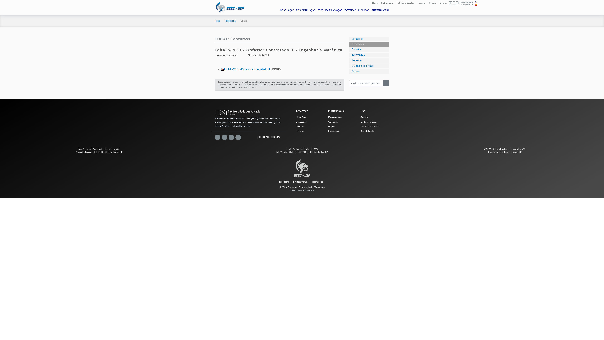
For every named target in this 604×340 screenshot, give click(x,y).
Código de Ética (368, 122)
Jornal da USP (368, 131)
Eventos (300, 131)
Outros (355, 71)
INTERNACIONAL (380, 10)
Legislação (333, 131)
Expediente (284, 182)
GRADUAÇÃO (287, 10)
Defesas (300, 126)
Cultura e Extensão (362, 66)
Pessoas (422, 3)
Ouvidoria (333, 122)
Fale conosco (335, 117)
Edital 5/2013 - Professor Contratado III (247, 69)
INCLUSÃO (363, 10)
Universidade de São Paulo (302, 190)
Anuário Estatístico (370, 126)
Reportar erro (317, 182)
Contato (432, 3)
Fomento (357, 60)
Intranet (443, 3)
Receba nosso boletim (268, 137)
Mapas (331, 126)
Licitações (357, 38)
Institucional (387, 3)
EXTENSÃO (350, 10)
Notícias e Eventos (405, 3)
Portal (217, 21)
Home (375, 3)
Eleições (356, 49)
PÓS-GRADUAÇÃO (306, 10)
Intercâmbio (358, 55)
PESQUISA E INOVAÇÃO (330, 10)
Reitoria (364, 117)
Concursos (358, 44)
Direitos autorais (300, 182)
